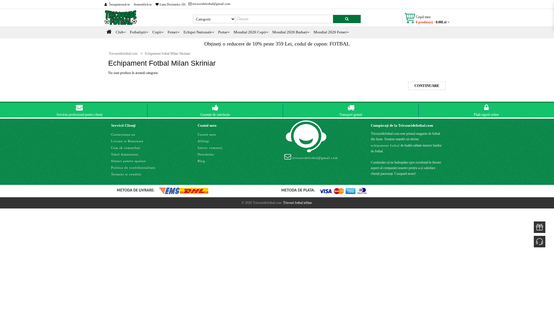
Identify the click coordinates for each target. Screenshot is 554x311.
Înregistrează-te (119, 4)
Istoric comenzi (210, 147)
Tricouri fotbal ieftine (297, 203)
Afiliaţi (203, 141)
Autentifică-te (143, 4)
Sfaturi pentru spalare (128, 161)
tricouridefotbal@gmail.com (211, 3)
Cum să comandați (125, 147)
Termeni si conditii (126, 174)
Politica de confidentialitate (133, 167)
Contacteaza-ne (123, 134)
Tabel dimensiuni (124, 154)
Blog (201, 161)
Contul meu (207, 134)
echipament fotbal (385, 145)
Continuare (426, 86)
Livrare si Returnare (127, 141)
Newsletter (206, 154)
